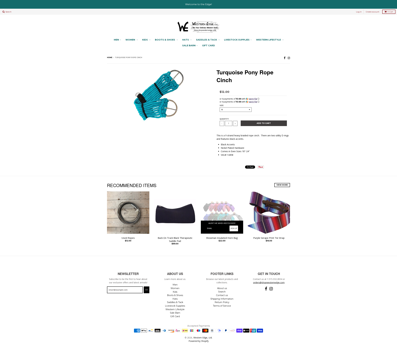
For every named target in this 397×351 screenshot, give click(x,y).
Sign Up (233, 228)
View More (282, 185)
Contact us (222, 295)
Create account (372, 12)
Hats (186, 39)
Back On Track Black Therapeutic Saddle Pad (175, 239)
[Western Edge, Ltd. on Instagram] (289, 58)
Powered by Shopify (199, 341)
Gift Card (208, 45)
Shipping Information (221, 298)
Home (109, 58)
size (221, 105)
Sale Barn (189, 45)
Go (146, 290)
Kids (145, 39)
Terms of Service (222, 305)
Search (222, 291)
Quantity (224, 119)
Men (116, 39)
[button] (253, 98)
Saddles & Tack (207, 39)
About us (222, 288)
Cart (390, 12)
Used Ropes (128, 237)
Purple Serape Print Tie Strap (269, 237)
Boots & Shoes (165, 39)
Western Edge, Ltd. (202, 337)
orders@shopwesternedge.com (269, 282)
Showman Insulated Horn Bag (222, 237)
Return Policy (222, 302)
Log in (359, 12)
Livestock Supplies (237, 39)
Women (130, 39)
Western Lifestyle (268, 39)
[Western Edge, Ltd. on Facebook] (284, 58)
